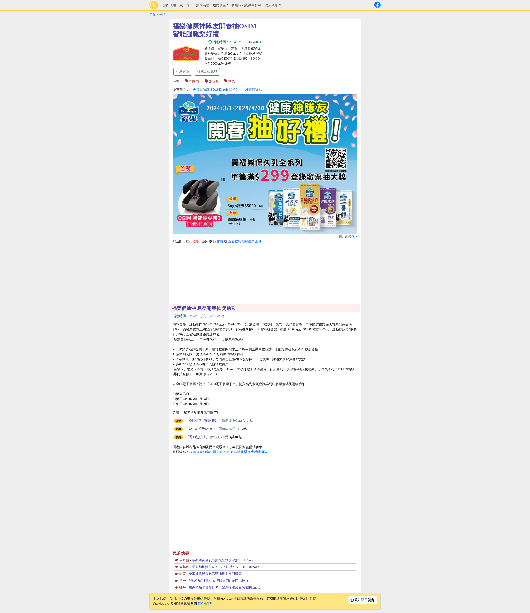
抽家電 (194, 81)
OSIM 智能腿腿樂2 (203, 420)
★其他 (184, 560)
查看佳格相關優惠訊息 (244, 241)
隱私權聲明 (205, 603)
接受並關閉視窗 (362, 600)
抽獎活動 (202, 5)
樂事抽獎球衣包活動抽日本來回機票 (215, 574)
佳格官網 (182, 71)
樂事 (182, 574)
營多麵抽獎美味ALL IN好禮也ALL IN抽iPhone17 (227, 567)
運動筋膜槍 (197, 437)
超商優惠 (219, 5)
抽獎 (231, 81)
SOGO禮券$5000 (201, 428)
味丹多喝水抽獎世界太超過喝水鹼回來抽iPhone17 (225, 587)
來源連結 (255, 90)
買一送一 (186, 5)
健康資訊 (271, 5)
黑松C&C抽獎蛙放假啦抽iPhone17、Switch (219, 580)
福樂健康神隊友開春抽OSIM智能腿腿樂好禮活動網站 (228, 452)
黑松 (182, 580)
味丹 (182, 587)
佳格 (162, 14)
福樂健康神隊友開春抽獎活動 (217, 90)
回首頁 (218, 241)
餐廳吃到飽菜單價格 (246, 5)
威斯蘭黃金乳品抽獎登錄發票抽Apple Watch (223, 560)
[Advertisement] (302, 51)
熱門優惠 (169, 5)
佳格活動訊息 (207, 71)
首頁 (152, 14)
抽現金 (213, 81)
